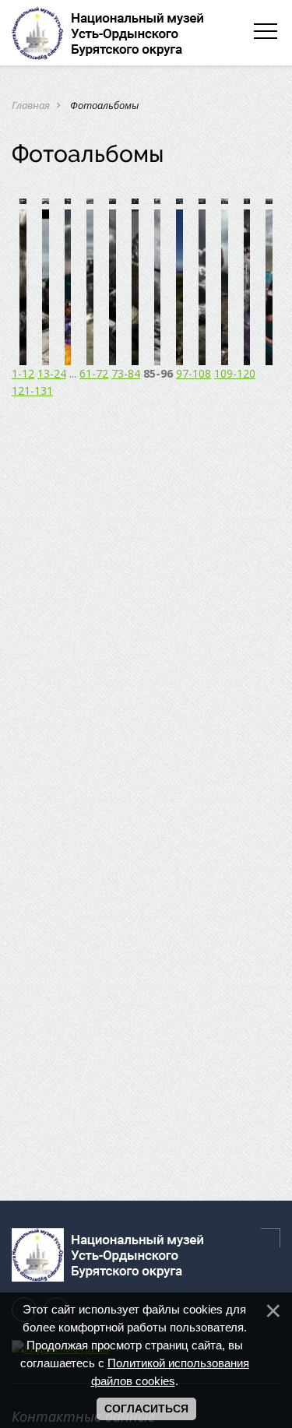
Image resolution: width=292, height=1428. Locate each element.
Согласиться (146, 1408)
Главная (31, 105)
